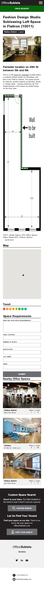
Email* (5, 364)
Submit (22, 374)
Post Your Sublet (24, 532)
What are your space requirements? (17, 320)
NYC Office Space (29, 235)
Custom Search (24, 508)
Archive (22, 551)
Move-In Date (8, 349)
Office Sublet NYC (10, 237)
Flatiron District (26, 237)
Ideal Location (9, 335)
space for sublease (21, 75)
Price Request (22, 8)
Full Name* (7, 357)
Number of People (10, 342)
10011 (5, 235)
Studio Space (15, 235)
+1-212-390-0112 (22, 575)
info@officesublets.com (23, 579)
